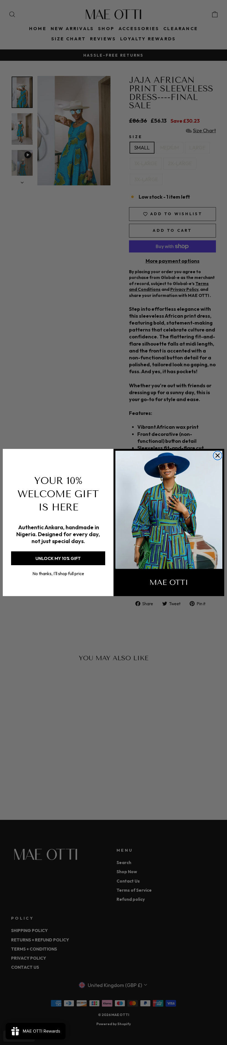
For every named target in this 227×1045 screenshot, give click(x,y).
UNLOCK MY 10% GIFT (58, 558)
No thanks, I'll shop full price (58, 573)
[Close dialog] (217, 455)
